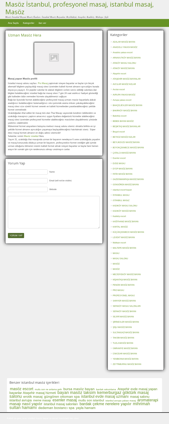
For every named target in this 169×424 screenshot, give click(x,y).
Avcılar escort (119, 89)
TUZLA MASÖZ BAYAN (123, 343)
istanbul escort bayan (122, 190)
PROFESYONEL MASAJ (124, 295)
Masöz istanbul (31, 136)
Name (52, 172)
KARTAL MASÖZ (120, 227)
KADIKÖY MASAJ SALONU (125, 206)
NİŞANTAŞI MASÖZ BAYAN (125, 280)
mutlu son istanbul (91, 400)
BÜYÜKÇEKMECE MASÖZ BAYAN (128, 147)
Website (53, 189)
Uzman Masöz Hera (24, 35)
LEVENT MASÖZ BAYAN (124, 237)
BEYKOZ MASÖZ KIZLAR (124, 137)
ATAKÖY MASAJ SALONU (124, 63)
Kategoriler (28, 23)
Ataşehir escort (119, 73)
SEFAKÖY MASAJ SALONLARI (127, 306)
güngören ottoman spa (62, 396)
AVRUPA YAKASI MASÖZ (124, 95)
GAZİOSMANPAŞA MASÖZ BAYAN (128, 179)
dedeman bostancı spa (56, 408)
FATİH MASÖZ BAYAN (122, 174)
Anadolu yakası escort (123, 52)
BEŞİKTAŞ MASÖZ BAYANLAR (126, 126)
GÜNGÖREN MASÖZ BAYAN (126, 184)
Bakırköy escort (119, 116)
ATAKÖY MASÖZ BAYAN (124, 68)
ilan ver (42, 23)
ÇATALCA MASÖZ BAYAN (124, 153)
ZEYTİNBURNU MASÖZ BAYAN (127, 364)
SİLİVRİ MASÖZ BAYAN (123, 317)
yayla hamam (86, 408)
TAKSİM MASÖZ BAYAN (123, 338)
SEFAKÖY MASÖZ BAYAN (124, 311)
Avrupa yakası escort (122, 100)
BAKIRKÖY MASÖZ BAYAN (125, 110)
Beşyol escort (119, 132)
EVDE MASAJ (119, 163)
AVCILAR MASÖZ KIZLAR (124, 84)
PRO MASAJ (118, 290)
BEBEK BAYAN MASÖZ (123, 121)
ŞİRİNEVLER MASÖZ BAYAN (126, 322)
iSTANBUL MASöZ (121, 200)
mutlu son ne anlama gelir (48, 389)
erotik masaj (33, 396)
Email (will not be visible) (60, 180)
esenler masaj (64, 400)
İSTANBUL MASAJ (121, 195)
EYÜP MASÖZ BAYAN (123, 169)
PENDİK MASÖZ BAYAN (124, 285)
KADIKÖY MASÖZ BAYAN (124, 211)
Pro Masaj (43, 83)
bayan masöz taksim (76, 392)
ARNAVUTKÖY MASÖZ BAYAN (127, 58)
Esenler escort (119, 158)
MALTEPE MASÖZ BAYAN (124, 248)
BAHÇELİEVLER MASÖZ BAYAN (127, 105)
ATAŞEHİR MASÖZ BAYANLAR (127, 79)
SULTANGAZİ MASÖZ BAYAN (126, 332)
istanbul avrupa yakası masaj (120, 400)
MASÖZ (116, 264)
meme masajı (42, 400)
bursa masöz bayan (79, 389)
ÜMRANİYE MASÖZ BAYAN (125, 348)
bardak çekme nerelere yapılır (105, 404)
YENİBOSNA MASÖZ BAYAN (125, 359)
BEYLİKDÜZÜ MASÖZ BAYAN (126, 142)
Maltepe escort (119, 243)
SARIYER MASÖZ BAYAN (124, 301)
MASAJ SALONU (120, 258)
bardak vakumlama (106, 389)
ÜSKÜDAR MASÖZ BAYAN (125, 354)
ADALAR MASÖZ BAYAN (124, 42)
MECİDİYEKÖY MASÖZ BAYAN (127, 274)
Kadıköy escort (119, 216)
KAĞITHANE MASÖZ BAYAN (125, 221)
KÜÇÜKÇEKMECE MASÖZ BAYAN (128, 232)
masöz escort (21, 389)
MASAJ (116, 253)
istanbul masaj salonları (61, 404)
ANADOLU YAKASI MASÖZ (125, 47)
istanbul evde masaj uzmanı (105, 396)
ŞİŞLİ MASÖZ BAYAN (122, 327)
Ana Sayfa (13, 23)
